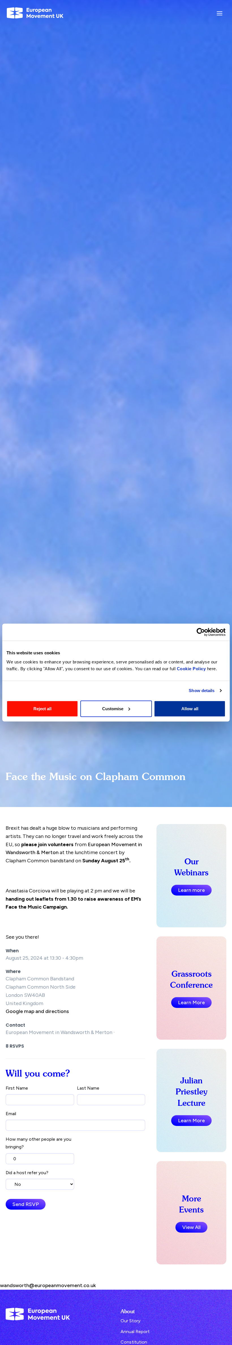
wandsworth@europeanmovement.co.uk (48, 1285)
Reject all (42, 708)
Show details (201, 690)
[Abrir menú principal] (219, 13)
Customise (112, 708)
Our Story (130, 1320)
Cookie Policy (191, 668)
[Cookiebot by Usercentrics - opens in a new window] (200, 632)
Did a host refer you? (27, 1172)
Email (11, 1113)
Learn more (191, 890)
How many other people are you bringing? (38, 1142)
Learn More (191, 1002)
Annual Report (135, 1331)
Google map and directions (37, 1011)
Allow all (189, 708)
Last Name (88, 1088)
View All (191, 1227)
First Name (17, 1088)
